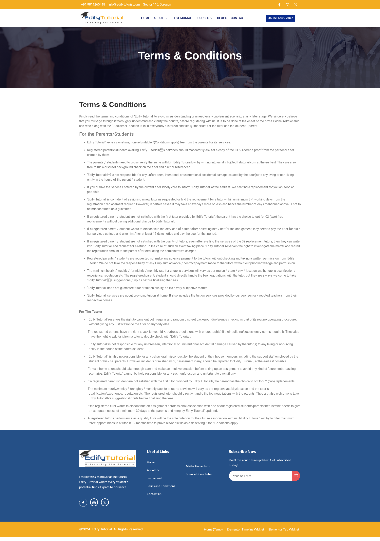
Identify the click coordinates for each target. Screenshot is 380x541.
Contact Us (240, 18)
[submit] (296, 476)
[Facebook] (279, 5)
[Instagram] (288, 5)
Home (145, 18)
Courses (202, 18)
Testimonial (182, 18)
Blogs (222, 18)
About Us (161, 18)
